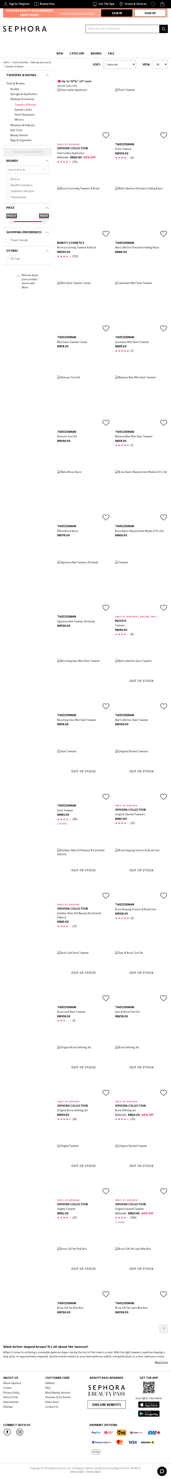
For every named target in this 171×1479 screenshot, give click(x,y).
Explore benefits (106, 1405)
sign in (117, 13)
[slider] (11, 221)
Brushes (14, 89)
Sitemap (8, 1406)
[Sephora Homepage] (25, 30)
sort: (97, 64)
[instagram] (20, 1435)
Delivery (50, 1383)
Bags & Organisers (21, 140)
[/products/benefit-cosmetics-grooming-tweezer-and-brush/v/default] (83, 212)
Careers (7, 1387)
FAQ (47, 1387)
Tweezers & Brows (25, 104)
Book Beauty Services (57, 1392)
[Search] (164, 29)
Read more (161, 1362)
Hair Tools (16, 130)
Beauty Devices (19, 135)
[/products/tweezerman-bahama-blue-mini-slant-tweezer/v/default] (141, 401)
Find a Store (52, 1402)
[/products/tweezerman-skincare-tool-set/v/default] (83, 401)
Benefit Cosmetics (22, 185)
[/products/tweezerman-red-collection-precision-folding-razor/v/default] (141, 212)
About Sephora (12, 1383)
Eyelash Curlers (23, 109)
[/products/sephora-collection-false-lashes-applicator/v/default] (83, 114)
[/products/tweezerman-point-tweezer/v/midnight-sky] (141, 114)
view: (146, 64)
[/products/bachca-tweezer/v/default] (141, 586)
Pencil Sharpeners (25, 114)
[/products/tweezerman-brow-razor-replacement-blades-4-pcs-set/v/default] (141, 496)
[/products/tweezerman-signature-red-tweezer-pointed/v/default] (83, 586)
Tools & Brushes (15, 83)
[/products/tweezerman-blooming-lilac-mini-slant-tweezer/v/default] (83, 685)
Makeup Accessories (22, 99)
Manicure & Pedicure (22, 125)
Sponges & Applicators (24, 94)
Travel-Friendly (19, 240)
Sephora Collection (22, 191)
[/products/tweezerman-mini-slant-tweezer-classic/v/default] (83, 307)
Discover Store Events (57, 1397)
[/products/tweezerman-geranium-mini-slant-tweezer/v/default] (141, 307)
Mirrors (19, 119)
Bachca (15, 179)
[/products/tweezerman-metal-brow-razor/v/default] (83, 496)
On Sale (15, 259)
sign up (150, 13)
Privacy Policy (11, 1392)
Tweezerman (18, 197)
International (10, 1402)
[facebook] (7, 1435)
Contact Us (51, 1406)
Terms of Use (10, 1397)
